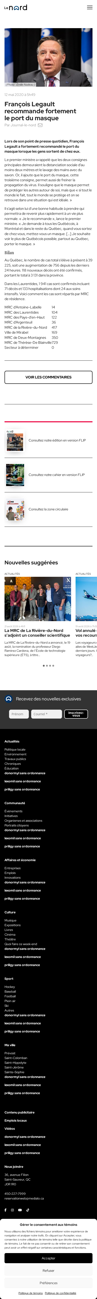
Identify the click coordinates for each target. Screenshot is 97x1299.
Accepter (48, 1258)
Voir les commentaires (48, 377)
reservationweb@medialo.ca (24, 1198)
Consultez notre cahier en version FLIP (57, 475)
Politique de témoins (30, 1293)
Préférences (49, 1283)
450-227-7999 (15, 1194)
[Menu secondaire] (89, 7)
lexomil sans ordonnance (23, 781)
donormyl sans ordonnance (25, 773)
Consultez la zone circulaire (48, 509)
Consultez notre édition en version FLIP (57, 440)
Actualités (12, 573)
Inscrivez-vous (76, 714)
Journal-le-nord (23, 125)
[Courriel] (40, 125)
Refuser (48, 1270)
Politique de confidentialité (60, 1293)
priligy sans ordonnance (22, 789)
